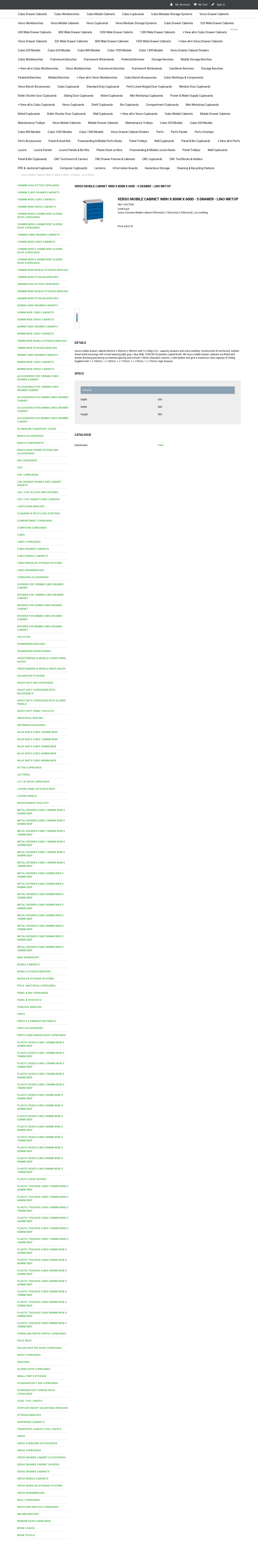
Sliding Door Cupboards (79, 95)
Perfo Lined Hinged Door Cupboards (149, 86)
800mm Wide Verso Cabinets (35, 369)
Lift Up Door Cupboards (33, 781)
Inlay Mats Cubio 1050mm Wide (37, 732)
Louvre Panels (43, 150)
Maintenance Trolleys (31, 122)
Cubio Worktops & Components (183, 77)
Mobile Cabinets (28, 964)
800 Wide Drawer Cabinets (75, 32)
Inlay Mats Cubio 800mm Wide (36, 760)
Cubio (21, 534)
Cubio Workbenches (66, 14)
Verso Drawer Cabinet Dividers (189, 50)
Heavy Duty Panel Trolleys (35, 711)
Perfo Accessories (29, 141)
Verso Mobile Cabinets (65, 23)
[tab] (43, 185)
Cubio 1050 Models (119, 50)
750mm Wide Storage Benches (37, 348)
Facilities (23, 637)
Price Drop (24, 1340)
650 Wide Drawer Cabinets (34, 32)
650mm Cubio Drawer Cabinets (37, 326)
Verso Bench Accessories (34, 86)
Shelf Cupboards (102, 104)
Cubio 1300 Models (151, 50)
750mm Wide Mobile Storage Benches (42, 341)
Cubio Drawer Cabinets (32, 14)
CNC (20, 467)
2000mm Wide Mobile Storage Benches (42, 291)
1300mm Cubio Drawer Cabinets (38, 234)
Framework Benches (63, 59)
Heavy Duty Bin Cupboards (35, 682)
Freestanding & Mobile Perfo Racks (100, 141)
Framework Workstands (99, 59)
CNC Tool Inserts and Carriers (38, 499)
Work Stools (26, 1535)
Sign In (220, 4)
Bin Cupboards (129, 104)
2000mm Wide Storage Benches (37, 298)
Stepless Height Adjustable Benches (42, 1408)
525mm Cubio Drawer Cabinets (37, 305)
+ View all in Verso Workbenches (97, 77)
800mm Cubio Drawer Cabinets (37, 355)
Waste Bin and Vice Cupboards (37, 1507)
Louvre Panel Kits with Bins (36, 789)
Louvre (22, 150)
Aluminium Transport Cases (36, 429)
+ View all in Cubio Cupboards (36, 104)
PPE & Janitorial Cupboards (35, 168)
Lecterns (100, 168)
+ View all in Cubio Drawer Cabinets (204, 32)
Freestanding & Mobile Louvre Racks (152, 150)
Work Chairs (25, 1528)
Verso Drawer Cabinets (214, 14)
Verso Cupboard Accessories (37, 1443)
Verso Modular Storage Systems (136, 23)
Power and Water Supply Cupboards (41, 1333)
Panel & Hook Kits (60, 141)
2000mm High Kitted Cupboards (38, 284)
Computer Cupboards (73, 168)
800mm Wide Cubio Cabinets (35, 362)
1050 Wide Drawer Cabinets (153, 41)
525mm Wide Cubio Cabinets (35, 312)
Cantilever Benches (181, 68)
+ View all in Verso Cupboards (138, 113)
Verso (21, 1436)
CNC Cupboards (152, 159)
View (160, 445)
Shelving (23, 1362)
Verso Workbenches (30, 23)
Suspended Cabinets (31, 1422)
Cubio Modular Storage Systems (171, 14)
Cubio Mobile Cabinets (101, 14)
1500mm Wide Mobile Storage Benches (42, 270)
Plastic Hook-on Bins (109, 150)
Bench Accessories (30, 436)
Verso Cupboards (97, 23)
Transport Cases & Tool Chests (39, 1429)
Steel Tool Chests (29, 1401)
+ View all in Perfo (228, 141)
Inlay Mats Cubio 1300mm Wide (37, 739)
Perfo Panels (179, 132)
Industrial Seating (30, 718)
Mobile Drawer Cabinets (215, 113)
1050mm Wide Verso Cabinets (36, 206)
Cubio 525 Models (29, 50)
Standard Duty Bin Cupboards (37, 1383)
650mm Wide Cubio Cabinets (35, 333)
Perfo (160, 132)
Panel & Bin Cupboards (195, 141)
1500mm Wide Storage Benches (37, 277)
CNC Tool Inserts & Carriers (71, 159)
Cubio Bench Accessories (141, 77)
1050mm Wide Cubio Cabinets (36, 199)
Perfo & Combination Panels (36, 1021)
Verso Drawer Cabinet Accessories (41, 1457)
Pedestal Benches (132, 59)
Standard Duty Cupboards (102, 86)
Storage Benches (163, 59)
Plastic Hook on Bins (31, 1179)
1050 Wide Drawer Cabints (116, 32)
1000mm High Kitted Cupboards (38, 185)
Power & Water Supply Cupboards (191, 95)
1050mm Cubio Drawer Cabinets (38, 192)
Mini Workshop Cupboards (146, 95)
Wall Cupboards (103, 113)
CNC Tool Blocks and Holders (37, 492)
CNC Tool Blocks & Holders (186, 159)
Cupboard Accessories (33, 577)
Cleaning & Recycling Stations (195, 168)
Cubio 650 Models (59, 50)
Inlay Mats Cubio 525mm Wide (36, 746)
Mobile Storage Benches (196, 59)
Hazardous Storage (157, 168)
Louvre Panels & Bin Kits (74, 150)
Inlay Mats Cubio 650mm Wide (36, 753)
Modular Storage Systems (35, 978)
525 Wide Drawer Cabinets (217, 23)
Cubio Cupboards (133, 14)
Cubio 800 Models (89, 50)
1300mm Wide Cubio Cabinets (36, 241)
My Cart (203, 4)
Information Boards (125, 168)
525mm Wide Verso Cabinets (35, 319)
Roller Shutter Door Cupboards (37, 95)
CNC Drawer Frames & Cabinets (115, 159)
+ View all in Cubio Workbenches (38, 68)
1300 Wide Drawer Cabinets (157, 32)
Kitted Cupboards (112, 95)
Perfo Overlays (204, 132)
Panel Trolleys (138, 141)
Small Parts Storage (32, 1376)
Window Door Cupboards (194, 86)
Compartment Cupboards (162, 104)
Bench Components (30, 443)
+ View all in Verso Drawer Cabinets (200, 41)
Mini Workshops (28, 957)
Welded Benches (58, 77)
